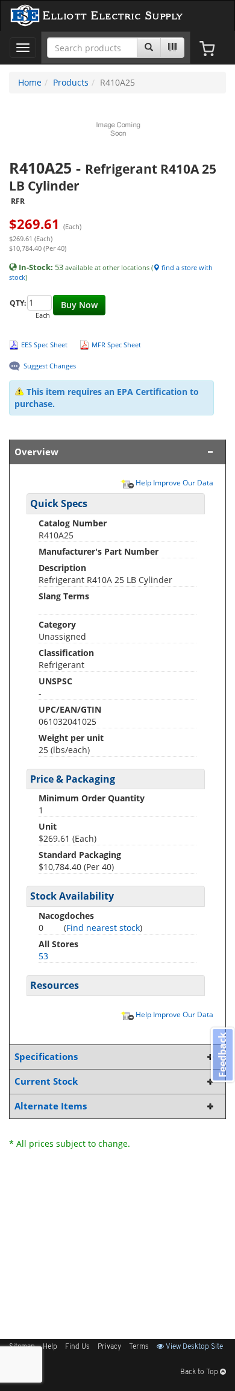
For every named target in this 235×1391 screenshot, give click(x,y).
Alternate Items (50, 1106)
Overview (36, 452)
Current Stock (46, 1081)
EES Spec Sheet (44, 344)
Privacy (109, 1347)
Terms (139, 1347)
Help (50, 1347)
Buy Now (79, 305)
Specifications (46, 1056)
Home (30, 82)
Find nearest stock (103, 927)
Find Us (77, 1347)
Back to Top (200, 1372)
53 (43, 956)
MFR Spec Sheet (116, 344)
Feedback (222, 1054)
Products (71, 82)
